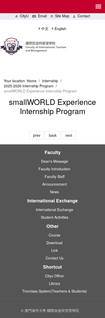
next (68, 135)
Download (54, 242)
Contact (82, 15)
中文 (44, 28)
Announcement (54, 184)
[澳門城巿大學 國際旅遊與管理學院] (52, 48)
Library (54, 283)
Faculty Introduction (54, 168)
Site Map (61, 15)
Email (41, 15)
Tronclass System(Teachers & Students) (54, 291)
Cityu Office (54, 275)
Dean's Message (54, 161)
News (54, 191)
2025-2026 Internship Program (29, 85)
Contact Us (54, 257)
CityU (23, 15)
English (60, 28)
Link (54, 250)
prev (36, 135)
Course (54, 235)
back (53, 135)
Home (31, 80)
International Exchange (54, 209)
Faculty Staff (54, 176)
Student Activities (54, 217)
